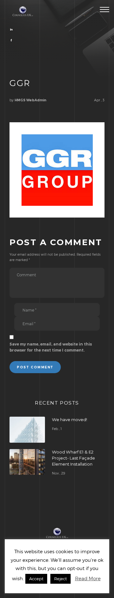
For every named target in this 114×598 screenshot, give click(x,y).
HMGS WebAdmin (30, 100)
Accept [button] (36, 578)
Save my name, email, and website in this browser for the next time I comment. (51, 347)
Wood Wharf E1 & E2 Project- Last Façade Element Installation (73, 458)
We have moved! (69, 419)
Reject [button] (60, 578)
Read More (88, 578)
